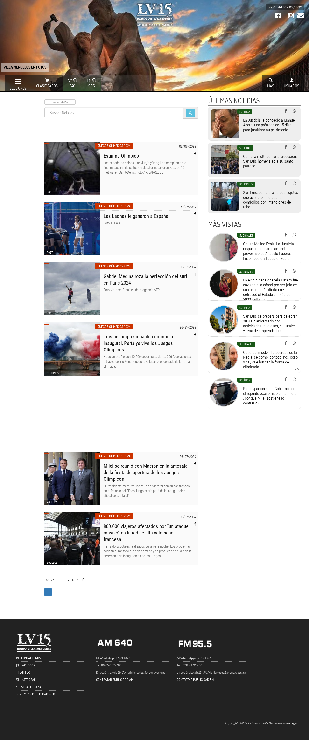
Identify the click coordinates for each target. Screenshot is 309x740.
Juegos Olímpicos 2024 (114, 145)
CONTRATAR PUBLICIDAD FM (195, 679)
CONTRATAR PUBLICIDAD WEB (35, 694)
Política (52, 502)
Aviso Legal (290, 723)
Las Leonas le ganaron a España (136, 216)
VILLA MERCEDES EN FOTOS (25, 66)
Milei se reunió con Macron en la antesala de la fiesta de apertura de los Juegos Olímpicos (146, 472)
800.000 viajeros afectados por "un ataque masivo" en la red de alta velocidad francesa (146, 532)
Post (50, 192)
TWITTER (24, 672)
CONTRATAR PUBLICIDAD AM (114, 679)
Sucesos (52, 562)
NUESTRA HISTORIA (28, 687)
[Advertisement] (121, 416)
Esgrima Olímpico (121, 156)
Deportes (53, 373)
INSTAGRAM (28, 679)
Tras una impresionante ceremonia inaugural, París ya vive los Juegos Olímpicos (138, 343)
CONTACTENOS (31, 658)
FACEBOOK (28, 665)
